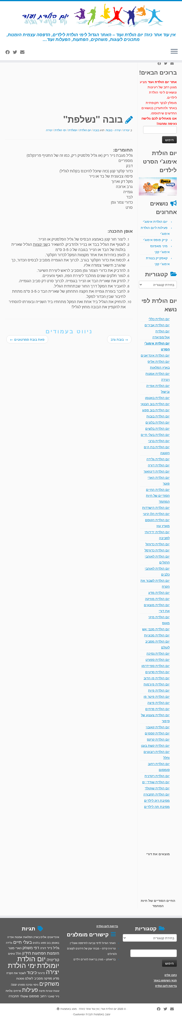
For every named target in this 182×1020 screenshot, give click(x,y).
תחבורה (14, 996)
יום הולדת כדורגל (158, 543)
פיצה (42, 991)
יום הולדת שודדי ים (156, 781)
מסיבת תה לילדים (157, 806)
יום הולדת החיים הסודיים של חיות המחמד (158, 495)
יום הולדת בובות (158, 416)
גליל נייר (53, 947)
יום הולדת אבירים (157, 324)
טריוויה (53, 959)
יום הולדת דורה (159, 465)
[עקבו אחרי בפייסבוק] (9, 52)
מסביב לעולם (34, 978)
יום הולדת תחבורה (156, 794)
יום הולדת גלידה (158, 458)
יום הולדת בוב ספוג (156, 409)
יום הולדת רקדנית (157, 775)
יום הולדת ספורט (158, 659)
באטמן (55, 942)
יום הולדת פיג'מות (157, 684)
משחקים (49, 983)
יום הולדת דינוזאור (157, 471)
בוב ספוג (46, 942)
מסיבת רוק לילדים (157, 800)
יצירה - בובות (113, 130)
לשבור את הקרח (16, 973)
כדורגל (41, 973)
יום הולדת (85, 130)
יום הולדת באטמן (157, 397)
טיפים (11, 953)
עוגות (56, 991)
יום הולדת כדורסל (157, 550)
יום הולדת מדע (159, 592)
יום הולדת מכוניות (157, 635)
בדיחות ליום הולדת (166, 986)
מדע (56, 978)
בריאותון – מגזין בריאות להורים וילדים (94, 959)
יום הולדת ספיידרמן (155, 665)
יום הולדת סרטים (157, 671)
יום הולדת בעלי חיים (155, 434)
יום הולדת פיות (159, 690)
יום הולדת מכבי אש (156, 628)
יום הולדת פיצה (158, 702)
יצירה (126, 130)
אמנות (18, 937)
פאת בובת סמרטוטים (27, 339)
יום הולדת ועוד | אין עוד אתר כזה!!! (98, 1009)
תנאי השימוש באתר (165, 980)
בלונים (36, 942)
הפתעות (39, 953)
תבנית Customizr (83, 1014)
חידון (26, 953)
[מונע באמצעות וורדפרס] (58, 1007)
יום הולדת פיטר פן (157, 696)
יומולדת (72, 130)
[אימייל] (23, 52)
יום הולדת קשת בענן (155, 745)
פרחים (17, 991)
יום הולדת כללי (159, 318)
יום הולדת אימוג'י (155, 221)
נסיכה (29, 984)
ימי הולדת (60, 130)
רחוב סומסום (37, 996)
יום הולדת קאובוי (158, 727)
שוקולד (24, 996)
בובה (95, 130)
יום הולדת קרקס (158, 739)
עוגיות (49, 991)
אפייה (10, 937)
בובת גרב (119, 339)
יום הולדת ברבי (159, 440)
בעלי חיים (22, 942)
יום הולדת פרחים (157, 708)
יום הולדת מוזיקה (157, 598)
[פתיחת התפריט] (174, 51)
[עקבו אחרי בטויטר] (16, 52)
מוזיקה (48, 978)
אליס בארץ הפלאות (34, 937)
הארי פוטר (15, 948)
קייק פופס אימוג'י (155, 239)
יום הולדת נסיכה (158, 653)
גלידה (9, 942)
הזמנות (53, 953)
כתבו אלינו (170, 975)
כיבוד (32, 972)
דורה (43, 948)
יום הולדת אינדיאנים (155, 355)
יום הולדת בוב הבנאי (155, 403)
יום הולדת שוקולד (157, 788)
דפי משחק (31, 947)
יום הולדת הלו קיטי (156, 513)
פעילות (30, 989)
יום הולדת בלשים (157, 428)
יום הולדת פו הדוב (157, 678)
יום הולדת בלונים (158, 422)
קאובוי (50, 996)
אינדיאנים (53, 937)
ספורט (21, 984)
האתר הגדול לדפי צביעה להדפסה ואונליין (93, 943)
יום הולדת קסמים (157, 733)
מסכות (20, 978)
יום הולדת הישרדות (156, 507)
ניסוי (35, 984)
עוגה (14, 984)
